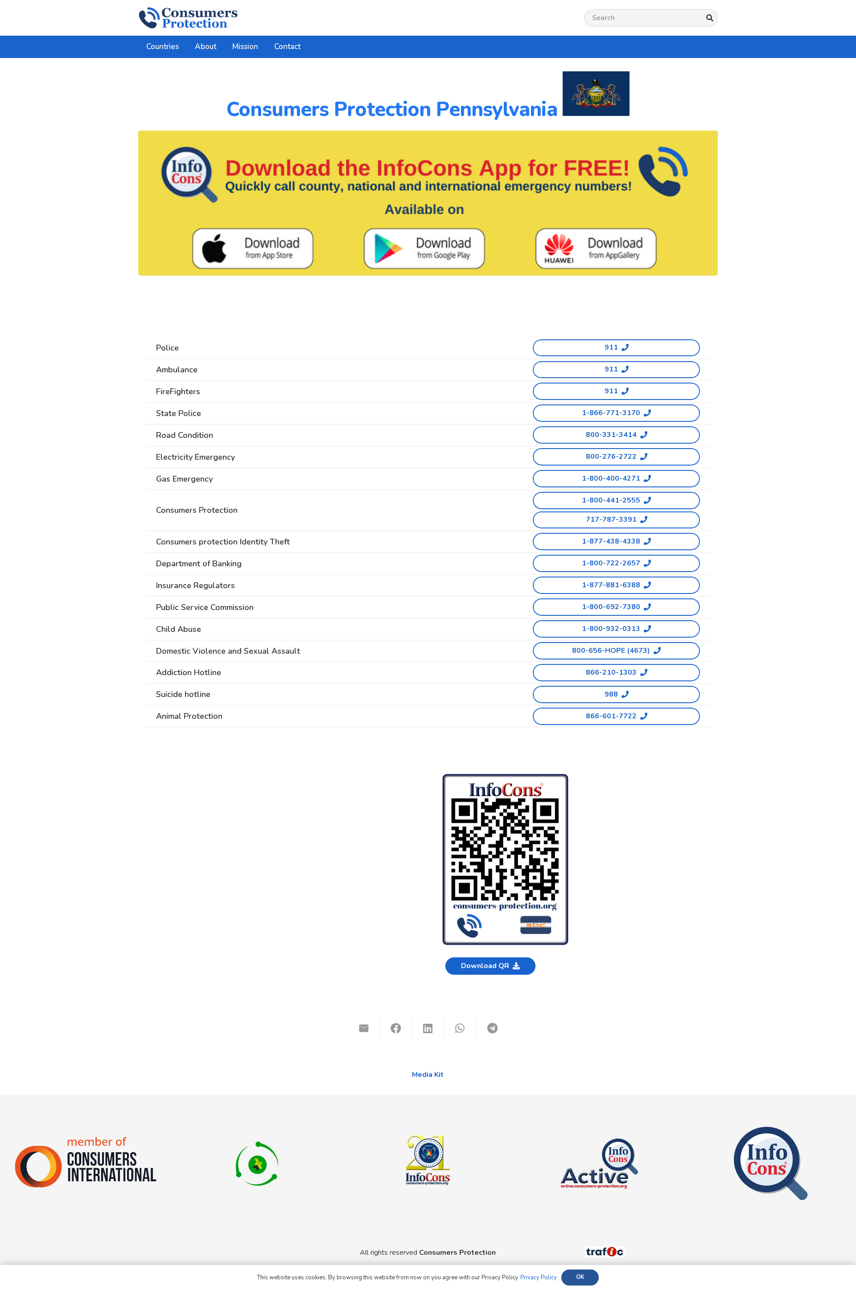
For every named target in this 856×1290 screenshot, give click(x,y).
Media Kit (428, 1075)
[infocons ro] (428, 1116)
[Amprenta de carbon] (257, 1131)
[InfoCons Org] (771, 1131)
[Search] (709, 18)
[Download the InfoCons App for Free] (428, 203)
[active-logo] (599, 1131)
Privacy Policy (538, 1278)
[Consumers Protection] (188, 18)
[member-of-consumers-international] (85, 1140)
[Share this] (396, 1028)
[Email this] (364, 1028)
